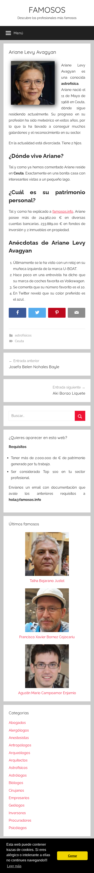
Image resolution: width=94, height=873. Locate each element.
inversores (17, 813)
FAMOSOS (47, 10)
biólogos (16, 783)
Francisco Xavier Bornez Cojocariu (47, 637)
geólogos (16, 805)
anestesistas (19, 738)
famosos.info (62, 211)
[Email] (76, 313)
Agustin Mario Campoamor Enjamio (47, 693)
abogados (17, 723)
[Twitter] (37, 313)
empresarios (19, 798)
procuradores (20, 820)
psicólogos (18, 828)
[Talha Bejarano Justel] (47, 555)
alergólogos (19, 730)
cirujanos (16, 790)
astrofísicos (23, 335)
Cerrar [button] (72, 855)
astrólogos (18, 775)
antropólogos (20, 745)
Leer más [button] (14, 866)
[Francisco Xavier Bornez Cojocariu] (47, 611)
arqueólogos (19, 753)
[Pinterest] (57, 313)
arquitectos (18, 760)
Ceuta (19, 341)
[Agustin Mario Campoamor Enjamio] (47, 667)
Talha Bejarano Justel (47, 581)
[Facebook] (17, 313)
